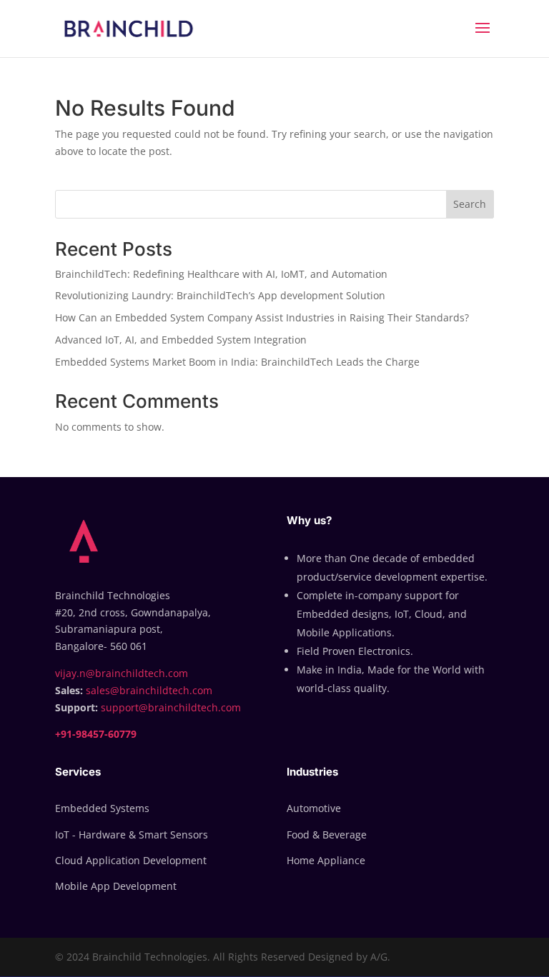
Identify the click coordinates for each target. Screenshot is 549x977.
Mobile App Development (116, 886)
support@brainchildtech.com (171, 707)
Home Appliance (326, 860)
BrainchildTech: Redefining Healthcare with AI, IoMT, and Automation (221, 274)
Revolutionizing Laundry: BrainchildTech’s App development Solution (220, 295)
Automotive (314, 808)
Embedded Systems (102, 808)
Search (469, 204)
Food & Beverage (327, 834)
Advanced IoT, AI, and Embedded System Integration (181, 339)
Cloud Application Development (131, 860)
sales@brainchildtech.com (149, 690)
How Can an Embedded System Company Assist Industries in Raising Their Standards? (262, 317)
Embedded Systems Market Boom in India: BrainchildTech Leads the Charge (237, 362)
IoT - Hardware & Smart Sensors (131, 834)
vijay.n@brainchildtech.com (121, 673)
